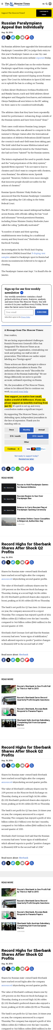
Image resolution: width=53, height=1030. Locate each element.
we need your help (19, 391)
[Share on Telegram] (13, 37)
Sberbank (23, 654)
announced (6, 579)
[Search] (47, 4)
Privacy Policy (25, 317)
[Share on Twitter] (8, 37)
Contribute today (44, 13)
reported (40, 58)
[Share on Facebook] (3, 37)
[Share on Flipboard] (27, 37)
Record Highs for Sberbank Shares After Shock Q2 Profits (26, 548)
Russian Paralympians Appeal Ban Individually (22, 25)
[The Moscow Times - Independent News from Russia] (17, 3)
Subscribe (42, 312)
